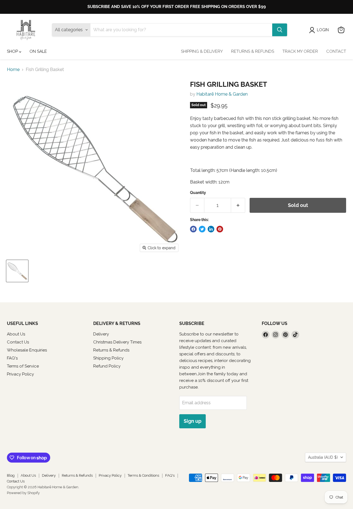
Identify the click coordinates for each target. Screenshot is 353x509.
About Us (16, 334)
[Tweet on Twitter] (202, 229)
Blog (11, 475)
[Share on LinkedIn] (211, 229)
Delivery (101, 334)
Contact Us (18, 342)
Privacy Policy (20, 374)
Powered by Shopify (23, 493)
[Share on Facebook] (193, 229)
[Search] (279, 29)
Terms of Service (23, 366)
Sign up (192, 421)
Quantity (198, 192)
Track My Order (300, 51)
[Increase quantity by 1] (238, 205)
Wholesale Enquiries (27, 350)
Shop (13, 51)
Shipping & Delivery (202, 51)
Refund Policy (107, 366)
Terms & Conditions (143, 475)
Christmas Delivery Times (117, 342)
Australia (323, 457)
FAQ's (12, 358)
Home (13, 69)
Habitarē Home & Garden (222, 94)
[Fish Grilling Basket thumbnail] (17, 271)
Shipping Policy (108, 358)
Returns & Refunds (252, 51)
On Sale (38, 51)
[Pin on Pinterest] (219, 229)
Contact (336, 51)
